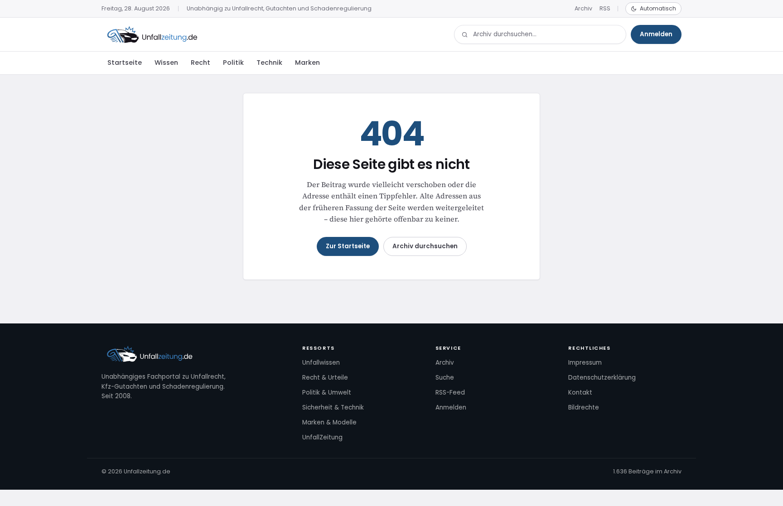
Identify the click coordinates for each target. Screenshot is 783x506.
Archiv (583, 8)
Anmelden (656, 34)
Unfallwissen (321, 362)
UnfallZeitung (322, 437)
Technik (269, 62)
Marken (307, 62)
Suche (444, 377)
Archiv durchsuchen (425, 246)
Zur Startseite (348, 246)
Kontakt (580, 392)
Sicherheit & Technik (333, 407)
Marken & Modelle (329, 422)
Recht (200, 62)
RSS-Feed (450, 392)
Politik (233, 62)
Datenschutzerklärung (602, 377)
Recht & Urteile (325, 377)
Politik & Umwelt (326, 392)
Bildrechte (583, 407)
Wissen (166, 62)
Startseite (124, 62)
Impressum (585, 362)
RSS (604, 8)
